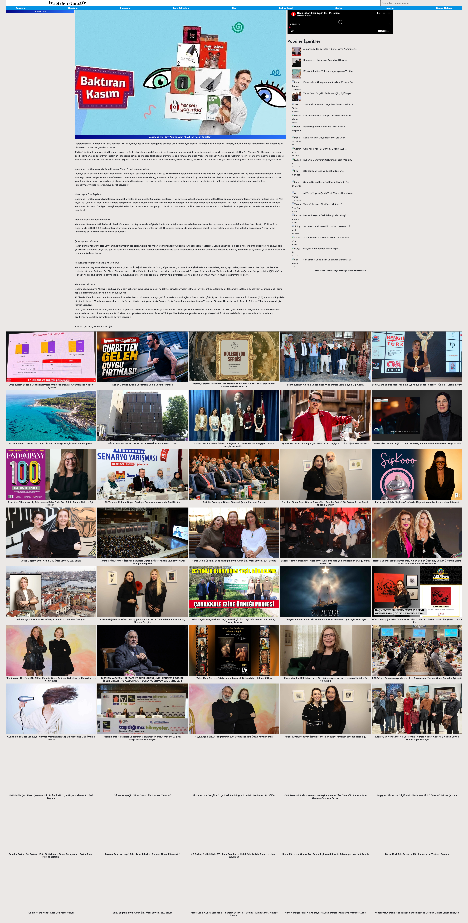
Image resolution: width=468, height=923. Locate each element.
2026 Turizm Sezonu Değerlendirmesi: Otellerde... (329, 104)
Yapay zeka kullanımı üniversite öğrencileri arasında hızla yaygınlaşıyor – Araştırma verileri (234, 445)
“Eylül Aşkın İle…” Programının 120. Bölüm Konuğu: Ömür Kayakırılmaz (234, 736)
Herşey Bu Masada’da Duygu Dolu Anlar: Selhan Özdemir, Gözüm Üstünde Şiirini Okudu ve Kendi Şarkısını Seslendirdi (417, 562)
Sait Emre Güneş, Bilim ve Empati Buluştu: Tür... (327, 259)
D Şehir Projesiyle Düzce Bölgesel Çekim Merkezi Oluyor (234, 502)
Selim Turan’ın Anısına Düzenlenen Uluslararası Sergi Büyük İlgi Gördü (325, 384)
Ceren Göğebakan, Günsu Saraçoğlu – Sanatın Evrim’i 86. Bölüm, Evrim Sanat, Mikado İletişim (142, 621)
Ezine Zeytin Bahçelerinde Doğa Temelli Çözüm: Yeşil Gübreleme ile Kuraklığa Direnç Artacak (234, 621)
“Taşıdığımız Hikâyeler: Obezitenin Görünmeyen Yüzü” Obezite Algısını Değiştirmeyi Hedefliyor (142, 738)
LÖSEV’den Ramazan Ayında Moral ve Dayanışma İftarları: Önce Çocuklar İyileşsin (417, 678)
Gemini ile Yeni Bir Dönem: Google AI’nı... (324, 148)
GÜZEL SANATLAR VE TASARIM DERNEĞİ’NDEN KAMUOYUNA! (142, 443)
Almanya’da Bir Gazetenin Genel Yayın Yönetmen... (329, 49)
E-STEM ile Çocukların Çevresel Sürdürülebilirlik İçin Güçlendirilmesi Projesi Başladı (51, 797)
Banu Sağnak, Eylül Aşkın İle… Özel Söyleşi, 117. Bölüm (142, 912)
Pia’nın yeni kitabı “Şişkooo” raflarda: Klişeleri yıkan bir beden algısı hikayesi (417, 502)
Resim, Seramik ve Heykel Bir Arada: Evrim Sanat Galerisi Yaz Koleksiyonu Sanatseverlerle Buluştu (234, 385)
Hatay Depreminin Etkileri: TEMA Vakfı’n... (324, 126)
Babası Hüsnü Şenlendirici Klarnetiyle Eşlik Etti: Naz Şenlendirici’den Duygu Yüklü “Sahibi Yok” (325, 562)
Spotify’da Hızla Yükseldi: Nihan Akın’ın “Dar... (326, 237)
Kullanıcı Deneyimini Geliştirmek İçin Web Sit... (327, 159)
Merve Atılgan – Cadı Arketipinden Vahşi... (325, 215)
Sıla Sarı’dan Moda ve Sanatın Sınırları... (323, 171)
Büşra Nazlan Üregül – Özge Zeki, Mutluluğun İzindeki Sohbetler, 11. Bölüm (234, 795)
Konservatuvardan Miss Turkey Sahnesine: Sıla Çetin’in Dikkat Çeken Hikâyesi (417, 912)
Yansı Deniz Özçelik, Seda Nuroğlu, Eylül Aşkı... (327, 93)
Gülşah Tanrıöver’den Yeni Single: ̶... (321, 248)
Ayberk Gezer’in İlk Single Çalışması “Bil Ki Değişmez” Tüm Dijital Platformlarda (326, 443)
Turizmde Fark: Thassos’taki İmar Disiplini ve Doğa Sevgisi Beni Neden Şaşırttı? (50, 443)
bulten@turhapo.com (357, 270)
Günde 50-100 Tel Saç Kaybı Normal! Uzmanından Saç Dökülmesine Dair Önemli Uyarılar (51, 738)
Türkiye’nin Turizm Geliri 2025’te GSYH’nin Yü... (327, 226)
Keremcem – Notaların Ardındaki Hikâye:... (325, 60)
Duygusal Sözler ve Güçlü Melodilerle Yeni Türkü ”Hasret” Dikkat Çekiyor (417, 795)
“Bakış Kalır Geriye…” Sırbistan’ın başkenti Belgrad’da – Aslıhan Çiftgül (234, 678)
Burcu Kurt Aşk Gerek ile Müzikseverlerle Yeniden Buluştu (417, 854)
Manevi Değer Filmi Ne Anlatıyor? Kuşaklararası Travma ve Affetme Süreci (325, 912)
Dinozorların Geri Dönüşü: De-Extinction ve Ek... (328, 115)
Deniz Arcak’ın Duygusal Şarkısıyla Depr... (324, 137)
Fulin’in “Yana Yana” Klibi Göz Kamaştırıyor (51, 912)
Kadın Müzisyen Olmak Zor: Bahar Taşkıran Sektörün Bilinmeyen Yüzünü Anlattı (325, 854)
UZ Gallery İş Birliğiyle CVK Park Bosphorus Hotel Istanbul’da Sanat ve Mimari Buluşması (234, 855)
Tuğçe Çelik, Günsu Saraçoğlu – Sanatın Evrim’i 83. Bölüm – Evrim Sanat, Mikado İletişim (234, 914)
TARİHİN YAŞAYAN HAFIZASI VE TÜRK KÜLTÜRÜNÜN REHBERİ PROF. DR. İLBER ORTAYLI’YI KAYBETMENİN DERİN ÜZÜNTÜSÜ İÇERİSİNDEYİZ (142, 679)
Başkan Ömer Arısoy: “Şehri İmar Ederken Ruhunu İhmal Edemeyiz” (142, 854)
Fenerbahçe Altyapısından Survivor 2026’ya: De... (328, 82)
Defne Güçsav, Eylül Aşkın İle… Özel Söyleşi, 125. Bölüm (50, 560)
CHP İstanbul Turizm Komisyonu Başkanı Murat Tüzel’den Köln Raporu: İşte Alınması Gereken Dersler (325, 797)
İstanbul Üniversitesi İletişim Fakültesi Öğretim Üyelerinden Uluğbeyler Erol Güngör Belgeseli (142, 562)
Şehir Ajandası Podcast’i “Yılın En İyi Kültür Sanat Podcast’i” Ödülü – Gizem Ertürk (417, 384)
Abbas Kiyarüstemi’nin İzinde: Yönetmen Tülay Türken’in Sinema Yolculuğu (325, 736)
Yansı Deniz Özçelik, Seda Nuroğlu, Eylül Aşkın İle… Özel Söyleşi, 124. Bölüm (234, 560)
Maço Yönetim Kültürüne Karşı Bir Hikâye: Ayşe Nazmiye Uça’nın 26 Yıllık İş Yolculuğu (325, 679)
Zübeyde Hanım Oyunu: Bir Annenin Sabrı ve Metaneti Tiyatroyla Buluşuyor (325, 619)
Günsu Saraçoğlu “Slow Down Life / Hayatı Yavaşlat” (142, 795)
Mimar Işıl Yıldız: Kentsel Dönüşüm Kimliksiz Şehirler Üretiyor (51, 619)
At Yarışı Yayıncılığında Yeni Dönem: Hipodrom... (328, 193)
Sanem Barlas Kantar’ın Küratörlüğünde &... (326, 182)
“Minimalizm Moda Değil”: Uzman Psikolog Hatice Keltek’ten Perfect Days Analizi (417, 443)
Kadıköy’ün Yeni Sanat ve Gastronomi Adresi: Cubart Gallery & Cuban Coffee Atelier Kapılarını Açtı (417, 738)
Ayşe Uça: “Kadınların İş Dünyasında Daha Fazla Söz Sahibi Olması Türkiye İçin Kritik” (51, 503)
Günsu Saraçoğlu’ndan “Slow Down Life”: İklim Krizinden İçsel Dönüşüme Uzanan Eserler (417, 621)
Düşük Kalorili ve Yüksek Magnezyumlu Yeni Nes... (329, 71)
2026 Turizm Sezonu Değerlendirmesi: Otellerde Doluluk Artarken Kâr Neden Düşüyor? (51, 386)
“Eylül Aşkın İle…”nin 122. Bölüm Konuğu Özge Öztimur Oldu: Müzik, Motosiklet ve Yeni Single (51, 679)
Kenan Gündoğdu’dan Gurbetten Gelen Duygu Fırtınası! (142, 384)
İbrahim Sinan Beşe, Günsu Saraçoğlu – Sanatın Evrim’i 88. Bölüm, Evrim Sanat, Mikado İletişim (325, 503)
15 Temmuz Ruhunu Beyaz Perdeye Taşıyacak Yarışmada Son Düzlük (142, 502)
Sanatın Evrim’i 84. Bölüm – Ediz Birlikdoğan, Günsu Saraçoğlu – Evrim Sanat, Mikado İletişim (51, 855)
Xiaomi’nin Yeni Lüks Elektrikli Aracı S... (323, 204)
